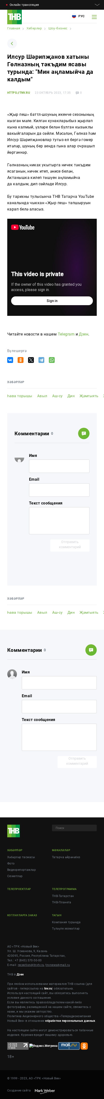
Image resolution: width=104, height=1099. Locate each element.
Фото (11, 863)
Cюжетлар (15, 876)
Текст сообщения (46, 503)
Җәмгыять (89, 396)
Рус (81, 16)
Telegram (66, 334)
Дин (71, 396)
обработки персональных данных (70, 1021)
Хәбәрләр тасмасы (21, 857)
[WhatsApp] (52, 360)
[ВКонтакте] (10, 360)
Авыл (42, 396)
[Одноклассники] (20, 360)
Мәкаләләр (61, 850)
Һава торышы (19, 396)
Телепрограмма (64, 889)
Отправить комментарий (70, 544)
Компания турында (66, 922)
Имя (33, 455)
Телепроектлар (19, 889)
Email (34, 479)
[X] (31, 360)
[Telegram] (41, 360)
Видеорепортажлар (21, 870)
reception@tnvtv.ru (31, 965)
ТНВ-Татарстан (63, 896)
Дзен (83, 334)
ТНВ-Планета (61, 902)
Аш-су (57, 396)
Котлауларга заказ (22, 915)
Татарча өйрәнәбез (66, 857)
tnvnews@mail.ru (57, 965)
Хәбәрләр (14, 850)
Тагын (56, 915)
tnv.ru (48, 988)
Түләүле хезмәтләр (66, 928)
